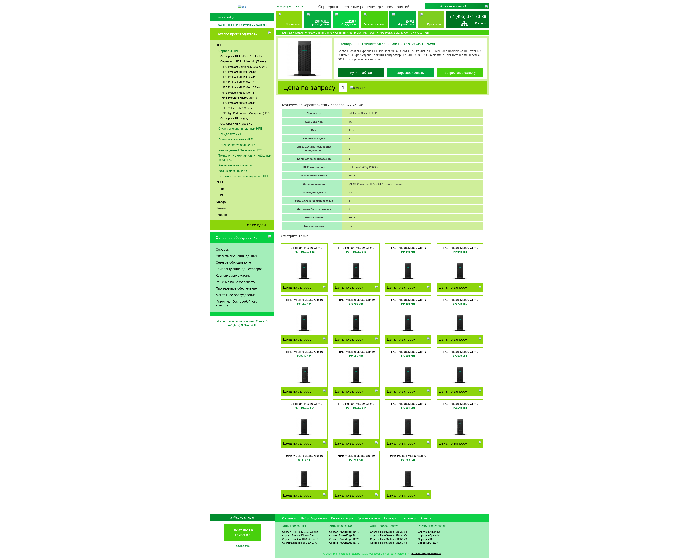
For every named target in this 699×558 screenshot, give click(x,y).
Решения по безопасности (236, 281)
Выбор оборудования (405, 22)
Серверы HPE (228, 51)
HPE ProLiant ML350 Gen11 (239, 103)
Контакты (480, 23)
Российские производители (320, 22)
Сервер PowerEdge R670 (344, 539)
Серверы (223, 249)
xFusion (221, 214)
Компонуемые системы (233, 275)
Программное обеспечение (236, 288)
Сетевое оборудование (233, 262)
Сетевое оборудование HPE (237, 145)
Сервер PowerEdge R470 (344, 531)
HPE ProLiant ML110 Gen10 (239, 72)
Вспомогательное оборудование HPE (243, 176)
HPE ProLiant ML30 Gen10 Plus (241, 87)
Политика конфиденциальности (426, 553)
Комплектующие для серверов (239, 268)
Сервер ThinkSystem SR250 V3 (388, 539)
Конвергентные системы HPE (238, 165)
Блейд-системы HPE (232, 134)
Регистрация (283, 6)
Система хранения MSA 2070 (299, 542)
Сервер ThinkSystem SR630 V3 (388, 535)
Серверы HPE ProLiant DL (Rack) (241, 56)
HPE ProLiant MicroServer (236, 108)
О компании (293, 24)
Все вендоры (256, 224)
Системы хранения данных (236, 255)
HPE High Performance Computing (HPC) (245, 113)
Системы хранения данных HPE (240, 128)
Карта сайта (242, 545)
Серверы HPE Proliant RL (236, 123)
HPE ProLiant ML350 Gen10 (239, 97)
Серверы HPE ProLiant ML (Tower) (243, 61)
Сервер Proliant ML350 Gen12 (300, 531)
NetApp (221, 201)
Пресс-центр (408, 518)
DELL (220, 182)
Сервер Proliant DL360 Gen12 (299, 535)
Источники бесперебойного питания (236, 303)
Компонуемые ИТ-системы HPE (240, 150)
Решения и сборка (342, 518)
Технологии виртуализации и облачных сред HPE (244, 157)
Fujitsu (220, 194)
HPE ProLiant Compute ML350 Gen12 (244, 67)
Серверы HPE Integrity (234, 118)
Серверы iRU (426, 539)
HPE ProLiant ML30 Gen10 (238, 82)
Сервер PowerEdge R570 (344, 535)
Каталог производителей (237, 34)
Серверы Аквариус (429, 531)
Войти (299, 6)
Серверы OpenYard (429, 535)
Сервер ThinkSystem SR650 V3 (388, 542)
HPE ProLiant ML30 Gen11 (238, 92)
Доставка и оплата (375, 24)
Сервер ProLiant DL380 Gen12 (300, 539)
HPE (219, 45)
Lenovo (221, 188)
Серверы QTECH (428, 542)
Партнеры (390, 518)
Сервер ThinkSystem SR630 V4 (388, 531)
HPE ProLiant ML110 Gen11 (239, 77)
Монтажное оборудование (236, 294)
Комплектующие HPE (232, 170)
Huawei (221, 208)
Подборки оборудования (348, 22)
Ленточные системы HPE (235, 139)
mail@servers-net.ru (241, 517)
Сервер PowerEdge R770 (344, 542)
